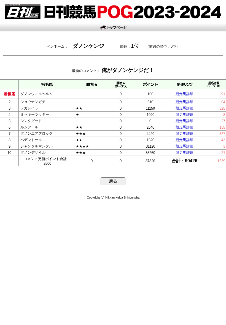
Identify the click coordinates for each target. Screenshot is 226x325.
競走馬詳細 (184, 94)
